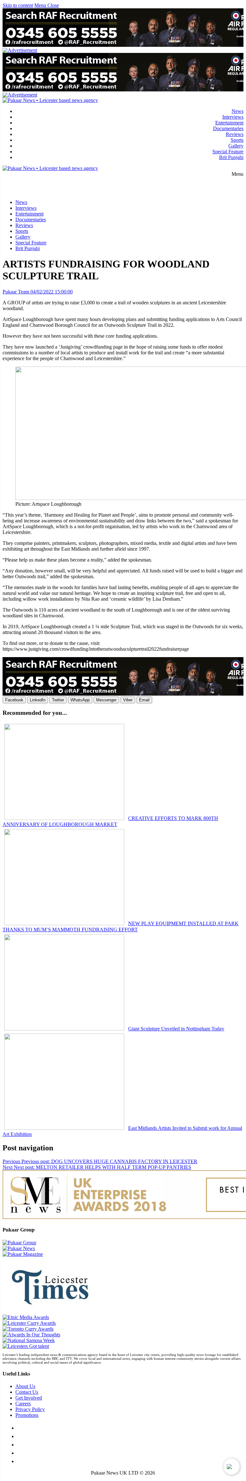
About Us (25, 1386)
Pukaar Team (16, 291)
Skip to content (18, 5)
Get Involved (28, 1398)
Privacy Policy (30, 1409)
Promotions (26, 1415)
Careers (23, 1403)
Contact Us (26, 1392)
